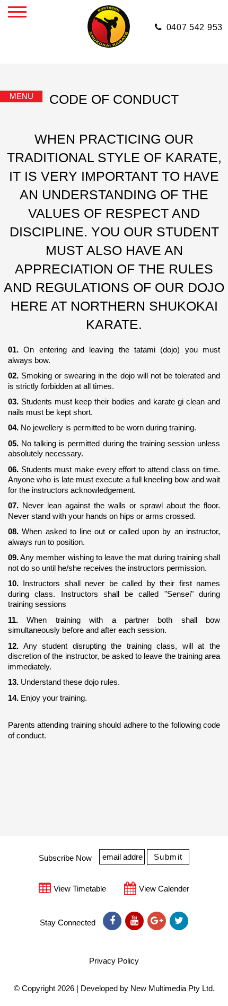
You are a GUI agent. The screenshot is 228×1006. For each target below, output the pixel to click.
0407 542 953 (194, 27)
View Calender (164, 888)
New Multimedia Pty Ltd (171, 988)
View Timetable (80, 888)
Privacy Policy (114, 960)
